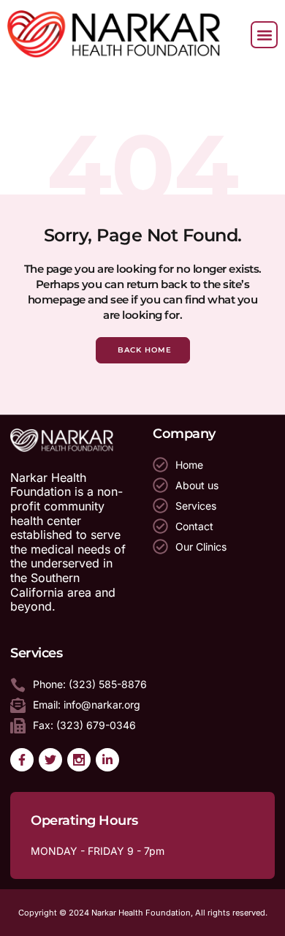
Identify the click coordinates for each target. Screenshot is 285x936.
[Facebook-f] (22, 759)
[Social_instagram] (79, 759)
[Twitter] (50, 759)
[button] (264, 34)
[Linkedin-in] (107, 759)
